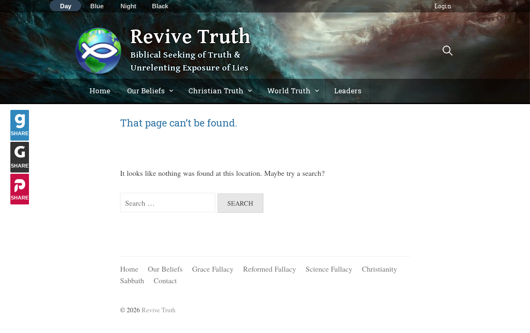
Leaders (347, 90)
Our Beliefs (146, 90)
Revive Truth (190, 37)
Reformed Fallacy (269, 269)
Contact (165, 280)
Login (442, 6)
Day (65, 6)
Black (160, 6)
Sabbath (132, 280)
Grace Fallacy (213, 269)
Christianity (379, 269)
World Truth (289, 90)
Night (128, 6)
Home (99, 90)
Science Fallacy (329, 269)
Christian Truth (215, 90)
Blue (97, 6)
